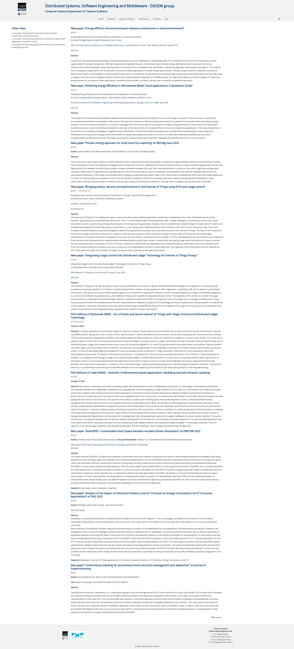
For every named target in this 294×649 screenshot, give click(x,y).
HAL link (74, 50)
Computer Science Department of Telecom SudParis (76, 11)
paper (73, 32)
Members (111, 19)
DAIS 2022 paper (78, 510)
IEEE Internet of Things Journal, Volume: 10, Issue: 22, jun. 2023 (98, 272)
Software (157, 19)
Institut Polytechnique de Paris (220, 631)
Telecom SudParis (220, 629)
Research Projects (127, 19)
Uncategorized (84, 191)
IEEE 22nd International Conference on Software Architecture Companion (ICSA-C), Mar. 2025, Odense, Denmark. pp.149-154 (124, 45)
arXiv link (75, 277)
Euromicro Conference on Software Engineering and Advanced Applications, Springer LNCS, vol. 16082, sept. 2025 (119, 102)
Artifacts (74, 448)
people (74, 377)
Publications (144, 19)
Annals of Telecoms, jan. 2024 (83, 203)
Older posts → (217, 617)
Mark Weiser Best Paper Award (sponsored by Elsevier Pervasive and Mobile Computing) (109, 444)
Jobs (166, 19)
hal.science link (77, 209)
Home (101, 19)
